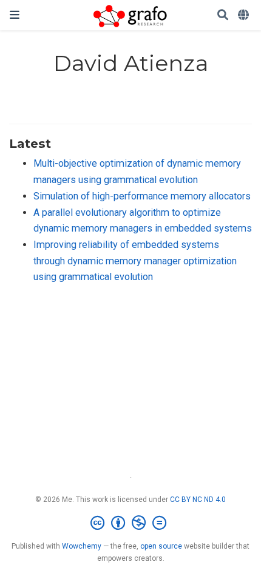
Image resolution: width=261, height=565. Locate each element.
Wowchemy (81, 546)
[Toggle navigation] (14, 15)
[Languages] (244, 15)
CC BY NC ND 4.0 (198, 499)
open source (161, 546)
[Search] (222, 15)
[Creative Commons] (130, 523)
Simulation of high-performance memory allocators (142, 196)
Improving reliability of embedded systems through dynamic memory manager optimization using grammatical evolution (135, 260)
